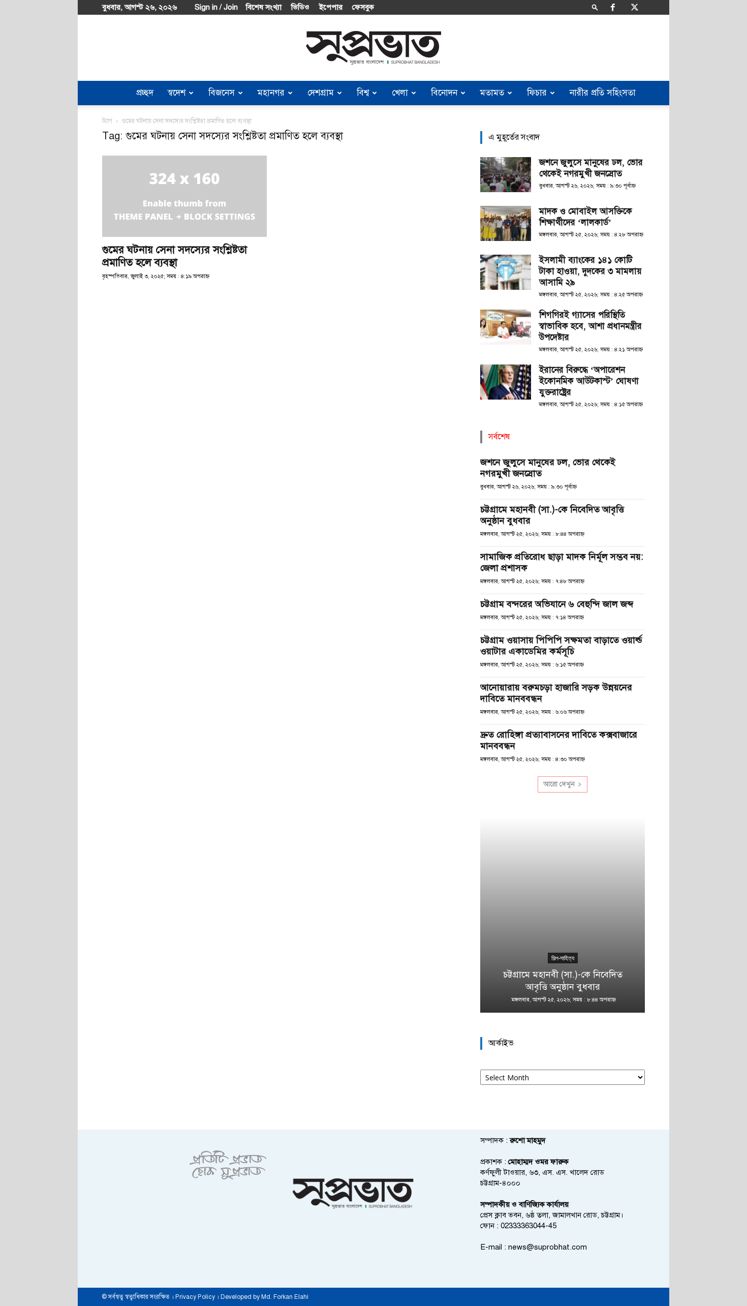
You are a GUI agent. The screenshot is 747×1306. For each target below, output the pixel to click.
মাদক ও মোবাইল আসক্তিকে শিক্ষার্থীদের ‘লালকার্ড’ (585, 217)
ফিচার (537, 92)
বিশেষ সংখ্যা (264, 7)
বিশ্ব (363, 92)
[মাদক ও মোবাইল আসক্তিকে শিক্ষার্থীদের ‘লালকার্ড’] (505, 223)
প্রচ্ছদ (144, 92)
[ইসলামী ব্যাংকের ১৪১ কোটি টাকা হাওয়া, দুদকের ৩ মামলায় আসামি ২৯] (505, 272)
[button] (595, 7)
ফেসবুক (363, 7)
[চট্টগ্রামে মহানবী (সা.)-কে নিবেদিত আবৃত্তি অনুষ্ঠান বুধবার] (562, 915)
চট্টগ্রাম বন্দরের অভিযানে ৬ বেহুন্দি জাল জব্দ (558, 604)
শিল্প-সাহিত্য (562, 958)
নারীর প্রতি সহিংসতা (603, 92)
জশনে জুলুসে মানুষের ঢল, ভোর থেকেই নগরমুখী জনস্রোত (591, 168)
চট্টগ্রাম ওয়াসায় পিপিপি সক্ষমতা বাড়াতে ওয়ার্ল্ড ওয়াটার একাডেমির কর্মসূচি (561, 645)
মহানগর (271, 92)
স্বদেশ (176, 92)
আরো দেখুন (559, 784)
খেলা (400, 92)
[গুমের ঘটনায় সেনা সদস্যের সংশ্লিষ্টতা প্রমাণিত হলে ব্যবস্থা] (184, 196)
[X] (635, 7)
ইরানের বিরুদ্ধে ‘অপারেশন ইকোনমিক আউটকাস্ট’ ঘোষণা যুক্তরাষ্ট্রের (589, 381)
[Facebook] (613, 7)
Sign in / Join (216, 7)
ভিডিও (300, 7)
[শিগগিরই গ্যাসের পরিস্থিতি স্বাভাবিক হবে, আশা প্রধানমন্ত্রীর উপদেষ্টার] (505, 327)
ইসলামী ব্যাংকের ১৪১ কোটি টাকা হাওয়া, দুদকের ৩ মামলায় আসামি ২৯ (590, 271)
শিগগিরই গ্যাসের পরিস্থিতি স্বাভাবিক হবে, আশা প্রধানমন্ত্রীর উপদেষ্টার (590, 326)
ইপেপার (331, 7)
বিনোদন (444, 92)
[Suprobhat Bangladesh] (373, 48)
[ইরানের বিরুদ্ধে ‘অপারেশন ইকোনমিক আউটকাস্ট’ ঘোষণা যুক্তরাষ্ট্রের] (505, 382)
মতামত (492, 92)
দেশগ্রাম (320, 92)
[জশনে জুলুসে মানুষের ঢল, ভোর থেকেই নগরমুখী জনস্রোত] (505, 174)
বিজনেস (221, 92)
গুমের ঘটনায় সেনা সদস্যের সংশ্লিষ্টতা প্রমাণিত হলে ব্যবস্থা (174, 256)
